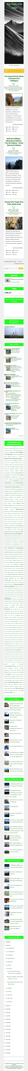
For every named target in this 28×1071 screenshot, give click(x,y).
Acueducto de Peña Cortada (9, 448)
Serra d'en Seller (17, 619)
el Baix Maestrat (19, 472)
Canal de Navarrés (11, 466)
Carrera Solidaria (20, 466)
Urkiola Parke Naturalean (15, 670)
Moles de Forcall (20, 507)
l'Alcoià (13, 483)
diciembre (9, 948)
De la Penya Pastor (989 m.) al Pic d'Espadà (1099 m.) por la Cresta (16, 921)
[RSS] (16, 65)
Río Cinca (19, 609)
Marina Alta (20, 503)
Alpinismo (12, 452)
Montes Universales (9, 511)
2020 (7, 1019)
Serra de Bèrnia (15, 623)
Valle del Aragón (8, 690)
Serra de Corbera (18, 88)
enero (8, 1001)
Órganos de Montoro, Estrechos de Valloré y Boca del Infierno (15, 838)
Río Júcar (15, 611)
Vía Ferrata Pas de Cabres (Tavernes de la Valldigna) (14, 78)
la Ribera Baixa (20, 489)
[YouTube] (15, 65)
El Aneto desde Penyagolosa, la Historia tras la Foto (16, 728)
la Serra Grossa (12, 491)
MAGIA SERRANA (10, 374)
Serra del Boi (21, 633)
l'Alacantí (21, 481)
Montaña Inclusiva (9, 509)
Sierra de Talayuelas (8, 660)
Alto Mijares (20, 452)
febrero (9, 998)
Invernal (15, 481)
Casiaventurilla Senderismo (13, 423)
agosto (9, 961)
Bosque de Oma (20, 460)
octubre (9, 955)
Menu (6, 70)
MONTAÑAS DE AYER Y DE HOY (13, 391)
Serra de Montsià (16, 631)
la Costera (11, 485)
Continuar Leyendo (18, 124)
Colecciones (6, 470)
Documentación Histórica (9, 472)
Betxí (15, 460)
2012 (7, 1046)
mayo (8, 988)
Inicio (20, 261)
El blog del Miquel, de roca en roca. (14, 414)
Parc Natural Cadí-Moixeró (18, 527)
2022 (7, 1012)
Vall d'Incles (18, 672)
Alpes (8, 452)
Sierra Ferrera (18, 662)
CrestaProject (12, 1065)
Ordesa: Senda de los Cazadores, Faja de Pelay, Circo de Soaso (16, 715)
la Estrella (16, 485)
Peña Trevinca (13, 596)
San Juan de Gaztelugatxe (14, 615)
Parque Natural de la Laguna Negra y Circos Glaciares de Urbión (14, 572)
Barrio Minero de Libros (9, 460)
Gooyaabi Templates (17, 1068)
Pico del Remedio (20, 596)
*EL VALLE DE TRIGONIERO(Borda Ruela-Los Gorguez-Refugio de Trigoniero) (16, 408)
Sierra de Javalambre (15, 649)
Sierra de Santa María (11, 658)
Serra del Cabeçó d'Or (9, 635)
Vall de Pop (18, 676)
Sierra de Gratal (20, 645)
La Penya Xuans (15, 429)
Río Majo (20, 611)
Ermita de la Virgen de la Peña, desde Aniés (14, 203)
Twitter (9, 129)
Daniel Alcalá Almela (17, 279)
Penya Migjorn (17, 594)
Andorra (21, 454)
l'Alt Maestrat (19, 483)
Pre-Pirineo (12, 210)
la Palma (20, 485)
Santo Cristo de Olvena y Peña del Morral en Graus (15, 351)
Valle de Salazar (11, 688)
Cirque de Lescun (19, 468)
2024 (7, 1005)
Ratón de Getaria (12, 603)
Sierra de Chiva (14, 645)
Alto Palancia (8, 454)
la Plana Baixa (15, 487)
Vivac (13, 692)
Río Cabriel (13, 609)
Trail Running (8, 668)
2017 (7, 1029)
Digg (15, 131)
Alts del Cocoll (16, 454)
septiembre (10, 958)
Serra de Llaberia (14, 151)
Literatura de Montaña (15, 497)
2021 (7, 1016)
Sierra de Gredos (8, 647)
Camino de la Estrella (9, 462)
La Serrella (17, 491)
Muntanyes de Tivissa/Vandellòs (17, 517)
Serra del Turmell (17, 637)
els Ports (17, 474)
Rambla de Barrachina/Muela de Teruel (11, 601)
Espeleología (14, 477)
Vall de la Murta (15, 674)
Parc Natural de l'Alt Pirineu (12, 529)
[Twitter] (11, 65)
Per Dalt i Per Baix (14, 5)
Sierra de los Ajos (16, 656)
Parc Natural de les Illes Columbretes (16, 546)
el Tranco (12, 474)
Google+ (15, 129)
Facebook (15, 127)
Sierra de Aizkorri (15, 641)
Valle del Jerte (17, 690)
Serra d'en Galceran (8, 619)
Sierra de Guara (16, 647)
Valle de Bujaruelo (13, 684)
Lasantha (7, 1067)
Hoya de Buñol (8, 481)
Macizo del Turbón (15, 501)
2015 (7, 1036)
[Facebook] (9, 65)
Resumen (7, 609)
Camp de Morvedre (14, 464)
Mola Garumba (13, 507)
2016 (7, 1032)
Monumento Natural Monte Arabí (16, 515)
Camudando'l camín (11, 365)
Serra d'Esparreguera (13, 621)
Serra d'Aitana (20, 617)
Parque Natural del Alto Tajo (18, 580)
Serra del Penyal (11, 637)
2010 (7, 1053)
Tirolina (22, 666)
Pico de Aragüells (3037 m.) (16, 746)
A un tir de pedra (10, 428)
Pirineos (7, 599)
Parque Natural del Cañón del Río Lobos (12, 582)
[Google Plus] (13, 65)
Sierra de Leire (10, 656)
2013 (7, 1042)
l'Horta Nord (6, 485)
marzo (8, 995)
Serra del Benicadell (13, 633)
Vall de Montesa (11, 676)
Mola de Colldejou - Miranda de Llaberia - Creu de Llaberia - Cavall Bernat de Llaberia (14, 141)
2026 (7, 942)
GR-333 (22, 479)
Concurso (12, 470)
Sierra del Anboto (16, 660)
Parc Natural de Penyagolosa (14, 548)
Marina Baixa (8, 505)
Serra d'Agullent (13, 617)
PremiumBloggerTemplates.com (17, 1067)
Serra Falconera (11, 639)
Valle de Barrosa (15, 680)
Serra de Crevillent (20, 625)
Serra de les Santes (20, 629)
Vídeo (10, 692)
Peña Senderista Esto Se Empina (12, 404)
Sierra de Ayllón (14, 643)
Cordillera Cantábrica (19, 470)
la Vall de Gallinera (13, 493)
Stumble (9, 131)
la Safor (6, 491)
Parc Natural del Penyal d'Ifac (17, 556)
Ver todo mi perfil (15, 282)
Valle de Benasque (14, 682)
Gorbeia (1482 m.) (9, 327)
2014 (7, 1039)
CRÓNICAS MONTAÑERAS (13, 348)
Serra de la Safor (12, 629)
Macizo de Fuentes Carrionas (17, 499)
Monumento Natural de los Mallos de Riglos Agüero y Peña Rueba (14, 513)
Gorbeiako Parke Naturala (14, 478)
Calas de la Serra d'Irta (15, 733)
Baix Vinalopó (7, 456)
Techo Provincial (18, 664)
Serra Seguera (18, 639)
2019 (7, 1022)
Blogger (14, 1064)
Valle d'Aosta (10, 678)
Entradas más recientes (10, 261)
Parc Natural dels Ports (10, 558)
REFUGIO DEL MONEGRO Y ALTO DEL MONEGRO (14, 424)
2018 (7, 1026)
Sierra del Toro (10, 662)
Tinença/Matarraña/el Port (11, 666)
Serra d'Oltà (21, 621)
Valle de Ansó (16, 678)
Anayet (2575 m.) (14, 806)
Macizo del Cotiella (8, 501)
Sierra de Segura (20, 658)
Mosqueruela (7, 517)
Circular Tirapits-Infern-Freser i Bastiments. (15, 417)
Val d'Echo (10, 672)
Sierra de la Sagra (14, 653)
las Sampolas (12, 495)
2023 (7, 1009)
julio (8, 965)
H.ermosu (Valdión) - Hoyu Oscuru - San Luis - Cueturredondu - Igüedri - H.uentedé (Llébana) (16, 369)
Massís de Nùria (15, 505)
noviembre (10, 951)
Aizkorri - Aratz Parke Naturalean (15, 450)
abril (8, 991)
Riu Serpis (17, 613)
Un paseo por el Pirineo (12, 382)
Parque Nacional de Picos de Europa (12, 568)
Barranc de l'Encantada (18, 456)
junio (8, 968)
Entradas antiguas (19, 263)
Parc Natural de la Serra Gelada (17, 539)
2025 (7, 945)
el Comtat (7, 474)
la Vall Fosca (20, 493)
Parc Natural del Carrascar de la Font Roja (12, 550)
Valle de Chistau (14, 686)
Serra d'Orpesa (7, 623)
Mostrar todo (21, 435)
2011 (7, 1049)
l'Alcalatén (7, 483)
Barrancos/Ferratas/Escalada (13, 87)
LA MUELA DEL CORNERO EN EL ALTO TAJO (16, 377)
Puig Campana (20, 599)
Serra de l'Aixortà (8, 627)
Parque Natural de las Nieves (17, 576)
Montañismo (20, 509)
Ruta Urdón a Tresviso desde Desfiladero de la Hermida (16, 359)
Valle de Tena (19, 688)
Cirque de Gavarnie (9, 468)
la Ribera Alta (14, 489)
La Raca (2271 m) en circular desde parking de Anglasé (16, 385)
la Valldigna (11, 88)
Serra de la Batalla (17, 627)
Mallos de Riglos (12, 503)
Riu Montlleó (12, 613)
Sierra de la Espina (15, 652)
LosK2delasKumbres (11, 357)
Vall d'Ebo (14, 672)
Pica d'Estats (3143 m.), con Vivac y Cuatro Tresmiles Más (16, 763)
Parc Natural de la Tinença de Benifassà (14, 542)
